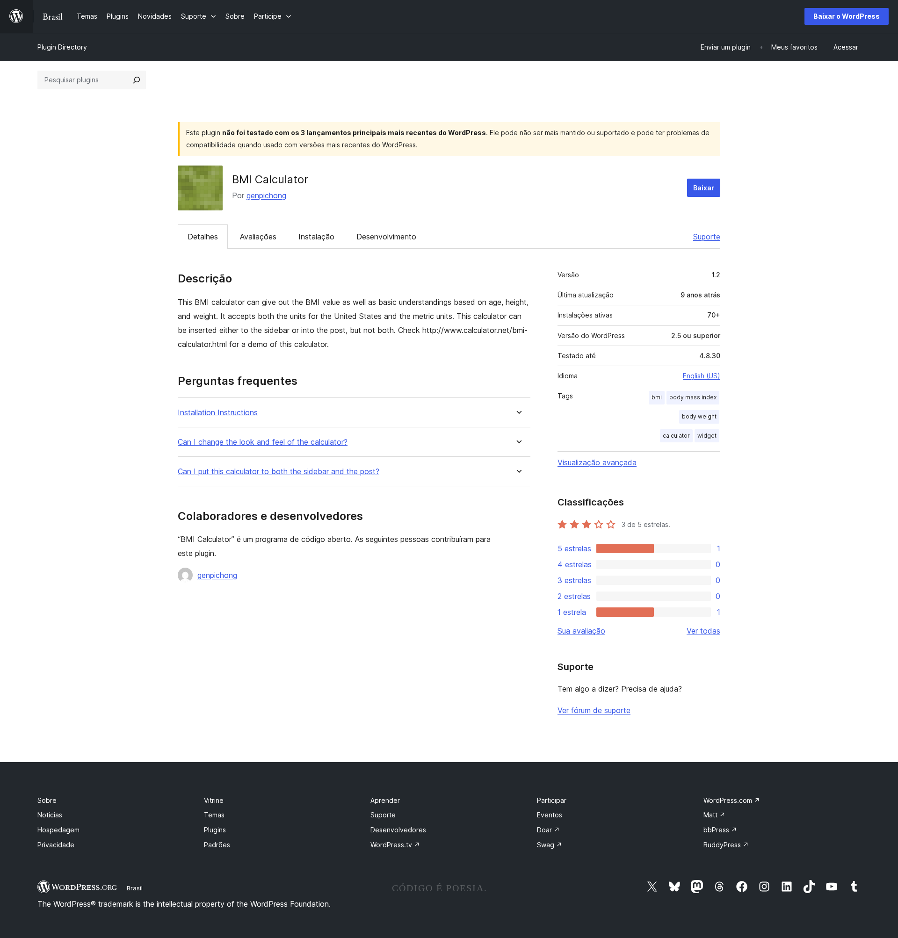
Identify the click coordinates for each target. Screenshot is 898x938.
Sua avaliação (581, 630)
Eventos (549, 815)
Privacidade (55, 845)
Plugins (215, 830)
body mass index (693, 397)
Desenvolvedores (398, 830)
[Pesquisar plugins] (136, 80)
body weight (699, 416)
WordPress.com (731, 800)
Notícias (49, 815)
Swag (549, 845)
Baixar (703, 188)
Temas (214, 815)
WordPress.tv (395, 845)
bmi (657, 397)
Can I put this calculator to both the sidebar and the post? (278, 471)
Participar (551, 800)
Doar (548, 830)
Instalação (316, 236)
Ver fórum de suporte (594, 710)
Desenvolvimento (386, 236)
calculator (676, 435)
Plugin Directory (62, 47)
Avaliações (258, 236)
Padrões (217, 845)
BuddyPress (726, 845)
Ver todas (703, 630)
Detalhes (203, 236)
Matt (714, 815)
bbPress (720, 830)
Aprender (385, 800)
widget (707, 435)
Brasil (135, 888)
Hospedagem (58, 830)
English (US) (701, 376)
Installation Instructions (218, 412)
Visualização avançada (597, 462)
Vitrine (214, 800)
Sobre (47, 800)
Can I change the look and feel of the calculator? (263, 442)
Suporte (706, 236)
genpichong (266, 195)
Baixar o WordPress (846, 16)
